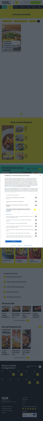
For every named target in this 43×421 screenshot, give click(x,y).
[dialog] (21, 210)
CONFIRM (13, 241)
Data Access (20, 245)
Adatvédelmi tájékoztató (28, 245)
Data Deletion (13, 245)
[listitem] (21, 195)
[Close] (41, 176)
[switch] (35, 197)
